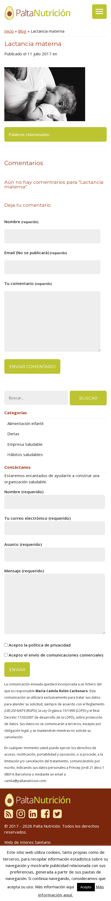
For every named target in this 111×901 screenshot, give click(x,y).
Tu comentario (28, 283)
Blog (22, 31)
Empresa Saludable (25, 444)
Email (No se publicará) (35, 252)
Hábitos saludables (25, 454)
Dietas (13, 433)
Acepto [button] (86, 887)
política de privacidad (50, 645)
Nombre (21, 221)
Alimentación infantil (25, 423)
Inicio (9, 31)
